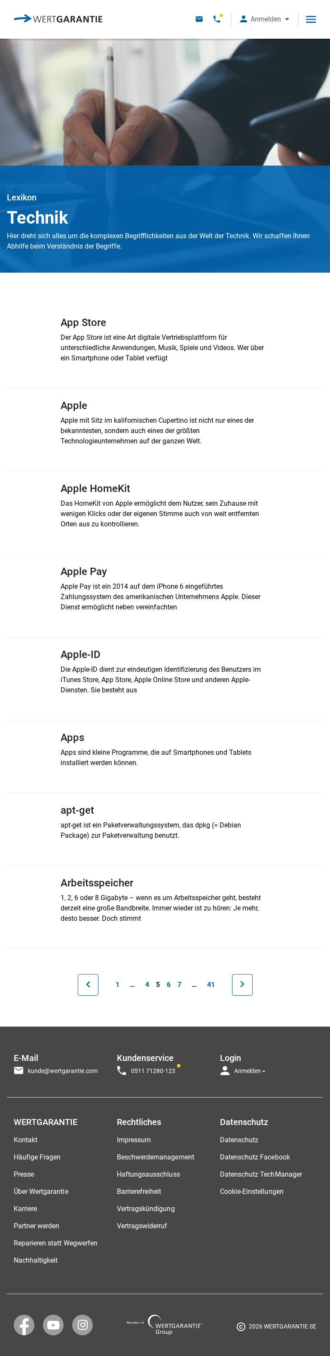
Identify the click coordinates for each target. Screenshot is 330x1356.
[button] (265, 19)
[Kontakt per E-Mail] (199, 19)
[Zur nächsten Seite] (242, 985)
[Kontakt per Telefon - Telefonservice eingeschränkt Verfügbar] (216, 19)
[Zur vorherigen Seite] (88, 985)
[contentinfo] (276, 1328)
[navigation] (165, 1061)
